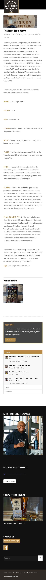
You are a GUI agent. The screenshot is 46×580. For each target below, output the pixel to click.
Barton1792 (25, 266)
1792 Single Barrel (14, 266)
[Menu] (39, 4)
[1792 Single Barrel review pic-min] (20, 21)
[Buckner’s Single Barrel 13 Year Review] (13, 293)
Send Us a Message (11, 541)
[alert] (23, 474)
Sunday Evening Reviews (26, 34)
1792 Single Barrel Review (14, 30)
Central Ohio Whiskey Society (16, 572)
